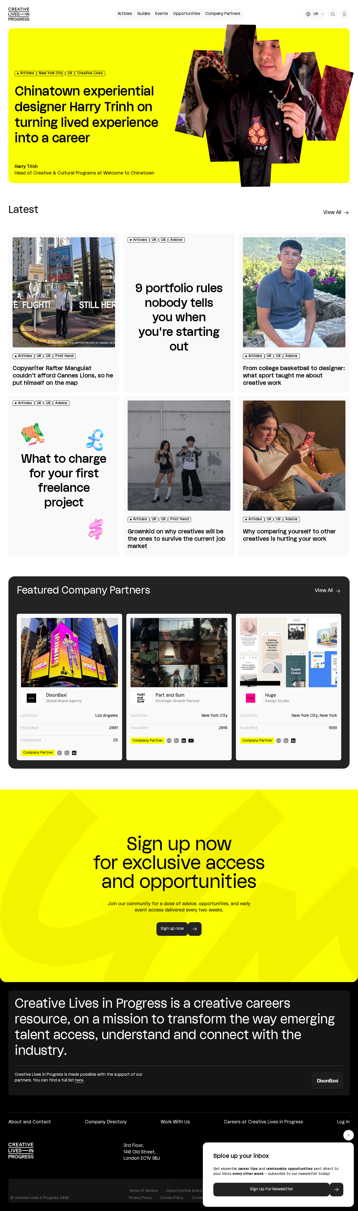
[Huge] (288, 652)
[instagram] (67, 753)
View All (332, 212)
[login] (344, 14)
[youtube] (191, 740)
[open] (333, 14)
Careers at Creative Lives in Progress (263, 1122)
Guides (143, 14)
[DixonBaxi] (69, 652)
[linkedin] (74, 753)
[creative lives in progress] (18, 14)
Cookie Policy (171, 1197)
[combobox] (315, 14)
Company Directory (106, 1122)
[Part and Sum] (179, 652)
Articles (125, 14)
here (79, 1080)
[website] (59, 753)
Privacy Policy (140, 1197)
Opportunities (186, 14)
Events (161, 14)
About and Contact (29, 1122)
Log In (343, 1122)
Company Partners (222, 14)
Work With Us (175, 1122)
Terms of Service (143, 1190)
